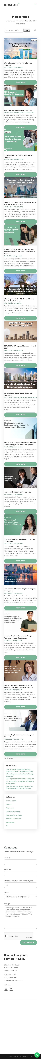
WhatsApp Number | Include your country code (18, 881)
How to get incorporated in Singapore (17, 492)
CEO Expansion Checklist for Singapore (18, 110)
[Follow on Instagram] (6, 989)
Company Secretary (20, 397)
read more (20, 82)
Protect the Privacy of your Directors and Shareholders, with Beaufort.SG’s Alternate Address (19, 251)
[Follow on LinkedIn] (11, 989)
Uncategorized (29, 112)
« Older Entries (8, 758)
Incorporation (18, 67)
